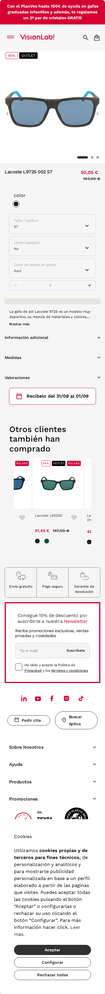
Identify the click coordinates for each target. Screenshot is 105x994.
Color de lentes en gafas (35, 265)
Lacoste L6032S (46, 515)
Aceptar (52, 949)
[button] (7, 111)
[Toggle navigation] (12, 37)
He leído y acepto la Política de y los (56, 667)
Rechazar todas (52, 974)
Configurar (52, 962)
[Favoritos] (17, 517)
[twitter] (38, 698)
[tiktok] (81, 698)
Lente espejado (27, 243)
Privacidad (32, 670)
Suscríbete (75, 650)
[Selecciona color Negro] (17, 204)
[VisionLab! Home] (45, 37)
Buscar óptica (75, 720)
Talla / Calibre (26, 220)
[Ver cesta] (97, 38)
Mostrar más (19, 324)
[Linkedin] (23, 698)
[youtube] (66, 698)
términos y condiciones (69, 670)
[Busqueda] (86, 37)
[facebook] (51, 698)
